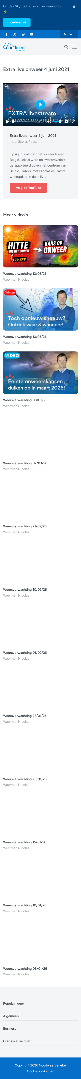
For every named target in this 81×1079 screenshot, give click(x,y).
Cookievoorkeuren (40, 1071)
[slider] (22, 121)
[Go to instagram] (23, 34)
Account (69, 34)
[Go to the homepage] (14, 47)
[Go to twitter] (15, 34)
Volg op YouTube (28, 188)
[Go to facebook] (6, 34)
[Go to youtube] (31, 34)
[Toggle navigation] (74, 47)
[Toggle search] (66, 47)
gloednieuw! (16, 22)
